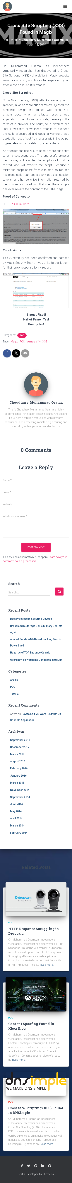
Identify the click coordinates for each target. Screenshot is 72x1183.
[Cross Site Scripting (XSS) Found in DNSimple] (36, 1083)
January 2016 (18, 775)
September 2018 (20, 740)
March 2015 (17, 782)
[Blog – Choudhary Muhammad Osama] (9, 6)
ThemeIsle (48, 1174)
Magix (14, 341)
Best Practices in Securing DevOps (31, 618)
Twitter (28, 1166)
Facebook (22, 1166)
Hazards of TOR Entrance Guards (30, 652)
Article (14, 679)
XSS (44, 341)
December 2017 (19, 747)
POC (22, 335)
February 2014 (19, 832)
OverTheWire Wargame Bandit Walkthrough (36, 659)
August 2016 (17, 761)
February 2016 (19, 768)
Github (49, 1166)
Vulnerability (34, 341)
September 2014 (20, 797)
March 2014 (17, 825)
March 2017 (17, 754)
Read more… (47, 964)
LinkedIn (43, 1166)
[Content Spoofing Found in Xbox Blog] (36, 993)
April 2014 (16, 818)
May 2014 (16, 811)
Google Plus (35, 1166)
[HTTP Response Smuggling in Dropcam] (36, 898)
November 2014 (19, 789)
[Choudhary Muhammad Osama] (36, 384)
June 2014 (16, 804)
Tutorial (14, 694)
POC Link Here (20, 204)
